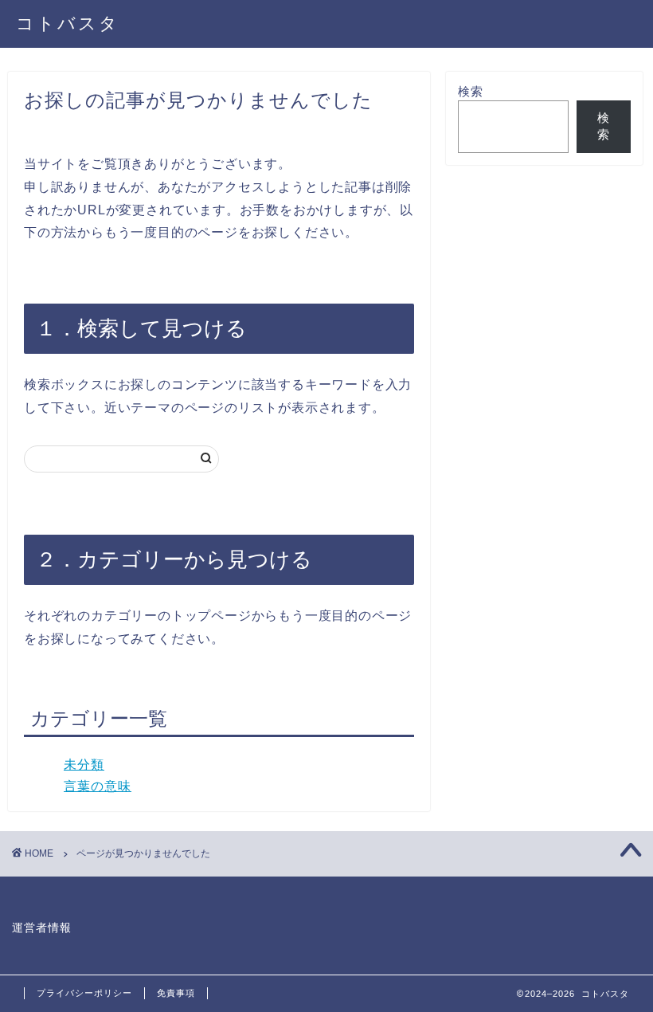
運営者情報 (42, 928)
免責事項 (176, 993)
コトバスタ (67, 22)
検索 (470, 91)
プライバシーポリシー (84, 993)
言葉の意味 (97, 786)
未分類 (84, 764)
